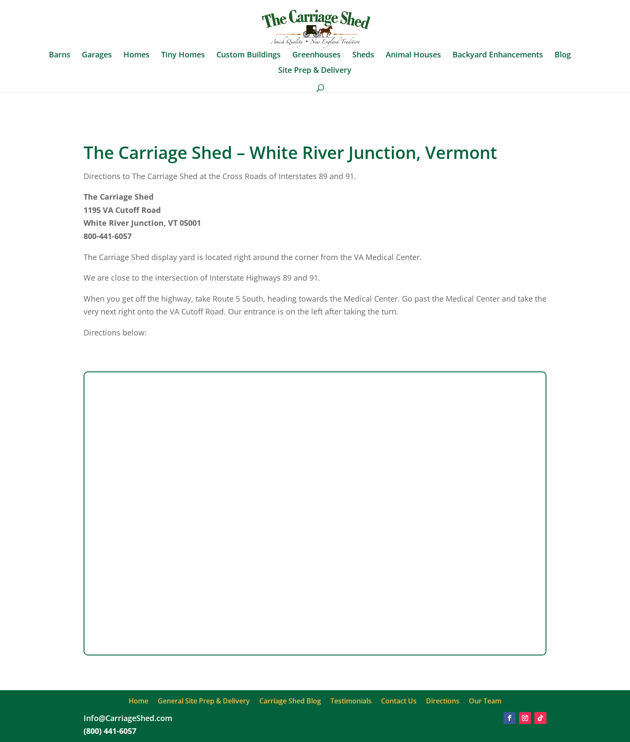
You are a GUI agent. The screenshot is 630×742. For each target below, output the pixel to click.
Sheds (363, 55)
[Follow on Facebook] (510, 718)
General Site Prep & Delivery (204, 702)
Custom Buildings (248, 55)
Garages (97, 55)
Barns (59, 55)
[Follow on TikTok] (540, 718)
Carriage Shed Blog (290, 702)
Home (138, 702)
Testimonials (351, 702)
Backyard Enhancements (498, 55)
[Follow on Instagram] (525, 718)
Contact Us (399, 702)
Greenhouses (316, 55)
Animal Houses (413, 55)
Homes (136, 55)
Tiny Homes (183, 55)
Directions (442, 702)
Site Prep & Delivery (314, 71)
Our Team (485, 702)
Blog (563, 55)
